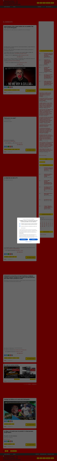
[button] (28, 228)
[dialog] (28, 230)
